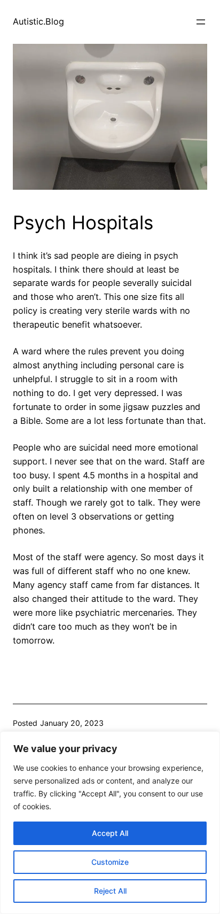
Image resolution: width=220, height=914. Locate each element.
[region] (110, 822)
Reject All (110, 890)
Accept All (110, 833)
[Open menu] (200, 22)
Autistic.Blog (38, 21)
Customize (110, 861)
